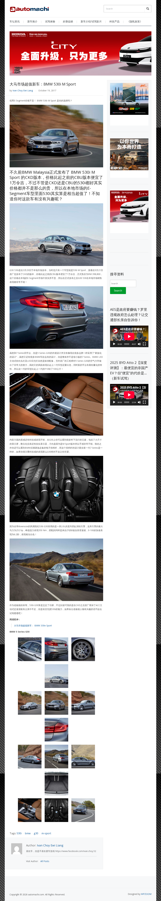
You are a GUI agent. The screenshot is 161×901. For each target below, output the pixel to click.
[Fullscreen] (144, 344)
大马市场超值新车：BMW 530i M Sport (43, 84)
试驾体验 (50, 21)
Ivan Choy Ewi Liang (23, 90)
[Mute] (139, 344)
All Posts (44, 861)
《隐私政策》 (134, 21)
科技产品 (114, 21)
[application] (129, 336)
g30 (36, 833)
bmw (28, 833)
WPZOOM (146, 893)
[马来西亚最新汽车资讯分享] (29, 8)
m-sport (46, 833)
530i (19, 833)
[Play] (114, 344)
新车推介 (32, 21)
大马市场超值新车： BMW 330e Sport (33, 625)
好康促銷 (68, 21)
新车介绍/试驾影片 (91, 21)
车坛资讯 (15, 21)
